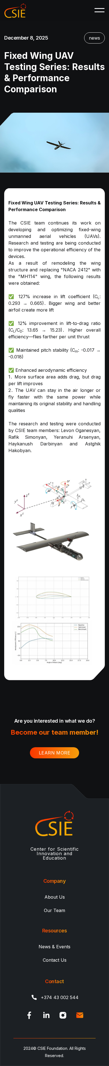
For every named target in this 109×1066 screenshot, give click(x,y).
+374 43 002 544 (60, 997)
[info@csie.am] (80, 1015)
